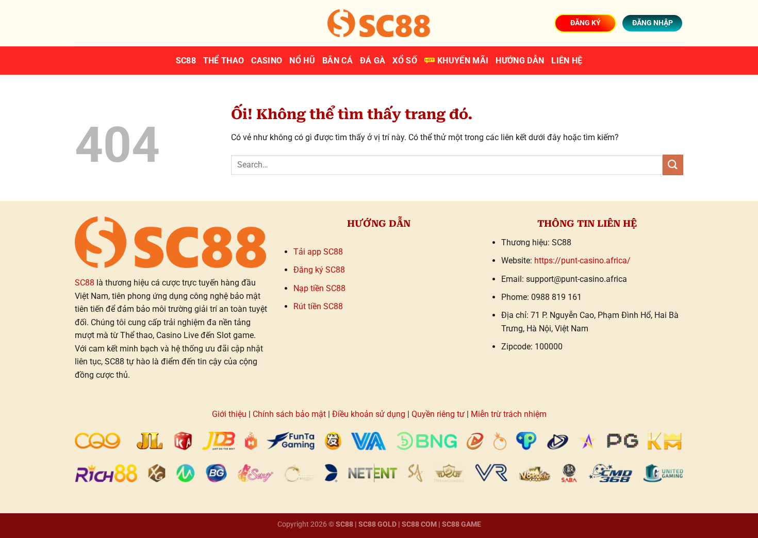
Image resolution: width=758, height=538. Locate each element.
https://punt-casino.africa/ (582, 260)
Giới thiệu (229, 414)
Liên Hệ (566, 60)
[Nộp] (673, 165)
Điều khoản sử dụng (368, 414)
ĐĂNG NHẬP (652, 23)
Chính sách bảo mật (289, 414)
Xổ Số (404, 60)
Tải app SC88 (318, 252)
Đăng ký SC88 (319, 270)
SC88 (186, 60)
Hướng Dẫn (520, 60)
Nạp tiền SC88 (319, 288)
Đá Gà (373, 60)
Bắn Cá (337, 60)
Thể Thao (223, 60)
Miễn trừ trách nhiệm (509, 414)
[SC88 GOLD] (379, 23)
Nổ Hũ (302, 60)
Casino (266, 60)
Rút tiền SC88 (318, 306)
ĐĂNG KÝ (585, 23)
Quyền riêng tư (438, 414)
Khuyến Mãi (462, 60)
